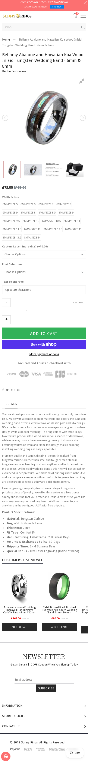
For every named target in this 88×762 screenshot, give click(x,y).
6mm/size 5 (10, 204)
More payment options (44, 354)
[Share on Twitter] (7, 390)
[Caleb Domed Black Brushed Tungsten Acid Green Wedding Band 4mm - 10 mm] (59, 586)
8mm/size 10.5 (51, 220)
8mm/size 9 (66, 212)
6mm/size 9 (10, 212)
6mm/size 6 (28, 204)
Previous (5, 117)
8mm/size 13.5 (12, 237)
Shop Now (57, 7)
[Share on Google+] (13, 390)
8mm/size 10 (31, 220)
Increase (6, 319)
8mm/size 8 (28, 212)
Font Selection (12, 264)
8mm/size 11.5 (12, 229)
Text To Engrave (13, 281)
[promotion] (85, 3)
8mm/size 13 (73, 229)
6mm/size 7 (45, 204)
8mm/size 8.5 (47, 212)
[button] (6, 302)
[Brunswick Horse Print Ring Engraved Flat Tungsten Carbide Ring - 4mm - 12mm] (19, 586)
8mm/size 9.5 (11, 220)
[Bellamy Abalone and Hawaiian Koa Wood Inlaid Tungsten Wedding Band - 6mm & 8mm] (12, 170)
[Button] (83, 16)
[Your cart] (5, 756)
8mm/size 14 (32, 237)
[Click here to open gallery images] (82, 81)
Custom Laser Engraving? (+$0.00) (25, 246)
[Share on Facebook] (3, 390)
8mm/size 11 (72, 220)
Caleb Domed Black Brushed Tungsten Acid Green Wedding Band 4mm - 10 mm (59, 610)
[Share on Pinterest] (18, 390)
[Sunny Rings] (17, 15)
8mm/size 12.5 (53, 229)
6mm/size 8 (63, 204)
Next (82, 117)
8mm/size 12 (32, 229)
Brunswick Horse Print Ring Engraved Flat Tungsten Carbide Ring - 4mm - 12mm (19, 610)
